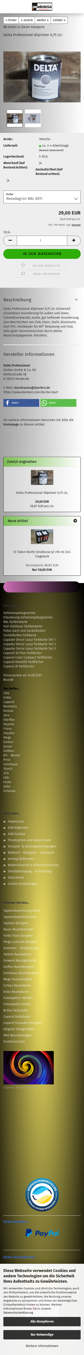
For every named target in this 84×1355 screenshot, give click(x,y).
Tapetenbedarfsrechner (20, 917)
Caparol (8, 702)
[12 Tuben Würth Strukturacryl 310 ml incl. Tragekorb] (42, 536)
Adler (7, 786)
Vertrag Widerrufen (21, 859)
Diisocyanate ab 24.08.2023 (22, 675)
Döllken (8, 751)
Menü (6, 6)
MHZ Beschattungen (17, 1035)
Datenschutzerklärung (18, 1312)
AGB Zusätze (16, 834)
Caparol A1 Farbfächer (18, 666)
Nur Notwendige (42, 1335)
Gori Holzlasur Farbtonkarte (22, 626)
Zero (6, 715)
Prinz (6, 760)
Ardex (7, 697)
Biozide (8, 680)
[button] (10, 241)
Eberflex (9, 720)
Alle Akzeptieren (42, 1321)
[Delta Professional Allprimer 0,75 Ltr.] (42, 75)
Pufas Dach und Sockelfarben (24, 631)
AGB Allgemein (18, 828)
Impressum (16, 821)
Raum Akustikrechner (18, 929)
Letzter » (59, 20)
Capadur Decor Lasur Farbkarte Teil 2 (29, 644)
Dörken (8, 742)
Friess (7, 729)
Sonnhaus (10, 764)
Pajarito (8, 724)
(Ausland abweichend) (51, 150)
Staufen (9, 733)
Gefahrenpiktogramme (19, 613)
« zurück (27, 20)
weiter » (43, 20)
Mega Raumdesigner (17, 979)
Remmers (10, 706)
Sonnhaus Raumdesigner (21, 973)
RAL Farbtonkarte (15, 622)
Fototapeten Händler (18, 998)
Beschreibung (17, 299)
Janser (7, 746)
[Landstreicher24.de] (42, 6)
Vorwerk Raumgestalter (20, 960)
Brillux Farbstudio (15, 1010)
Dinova (8, 711)
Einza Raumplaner (16, 992)
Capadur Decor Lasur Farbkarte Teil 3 (29, 648)
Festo (7, 782)
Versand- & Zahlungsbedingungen (32, 846)
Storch (8, 769)
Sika (6, 693)
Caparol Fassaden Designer (22, 1023)
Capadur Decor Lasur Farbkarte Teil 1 (29, 640)
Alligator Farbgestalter (19, 1029)
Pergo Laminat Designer (20, 942)
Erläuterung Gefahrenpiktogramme (28, 617)
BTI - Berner (11, 755)
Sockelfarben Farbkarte (20, 635)
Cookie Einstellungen (23, 884)
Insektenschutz (14, 1041)
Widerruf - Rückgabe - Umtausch (31, 853)
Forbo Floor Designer (18, 936)
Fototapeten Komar (17, 1004)
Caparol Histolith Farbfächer (23, 662)
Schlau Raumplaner (17, 985)
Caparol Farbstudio (16, 1017)
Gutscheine (16, 877)
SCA (6, 773)
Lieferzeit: (10, 146)
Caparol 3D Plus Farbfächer (22, 653)
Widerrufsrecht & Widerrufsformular (33, 865)
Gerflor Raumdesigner (18, 967)
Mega (7, 737)
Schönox (9, 791)
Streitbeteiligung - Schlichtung (29, 871)
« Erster (11, 20)
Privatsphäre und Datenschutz (29, 840)
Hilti (6, 778)
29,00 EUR (42, 502)
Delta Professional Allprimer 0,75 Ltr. (42, 493)
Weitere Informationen (42, 1346)
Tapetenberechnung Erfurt (21, 911)
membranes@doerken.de (32, 388)
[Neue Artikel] (75, 521)
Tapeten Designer (15, 923)
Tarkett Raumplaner (17, 954)
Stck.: (7, 232)
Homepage (11, 424)
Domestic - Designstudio (21, 948)
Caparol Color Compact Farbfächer (27, 657)
